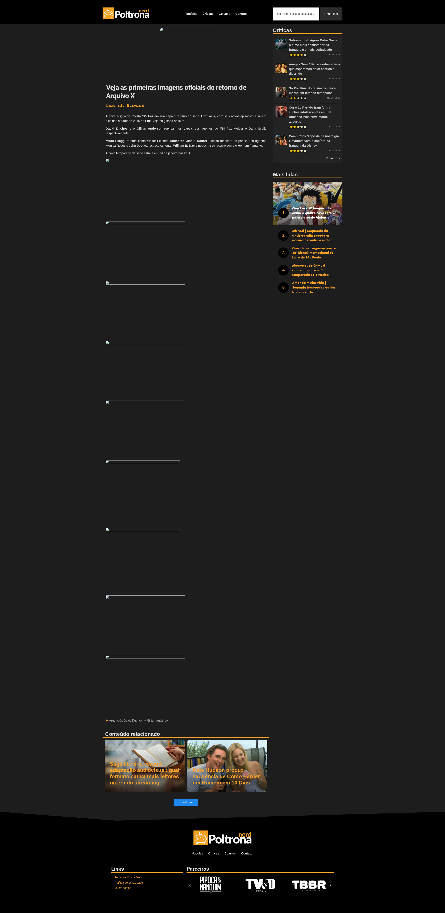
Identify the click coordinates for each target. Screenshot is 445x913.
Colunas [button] (224, 13)
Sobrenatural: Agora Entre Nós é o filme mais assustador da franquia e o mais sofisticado (313, 45)
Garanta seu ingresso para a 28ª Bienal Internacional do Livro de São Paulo (314, 253)
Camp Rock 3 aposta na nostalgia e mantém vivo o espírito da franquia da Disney (314, 140)
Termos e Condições (127, 877)
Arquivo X (115, 720)
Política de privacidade (129, 882)
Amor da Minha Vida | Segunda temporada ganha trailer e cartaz (313, 287)
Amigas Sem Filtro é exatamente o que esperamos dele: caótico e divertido (314, 69)
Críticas (208, 13)
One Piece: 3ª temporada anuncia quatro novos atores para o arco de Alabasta (314, 213)
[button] (186, 188)
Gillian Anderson (158, 720)
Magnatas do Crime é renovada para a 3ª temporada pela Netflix (310, 270)
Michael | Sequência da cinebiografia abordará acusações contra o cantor (312, 235)
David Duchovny (135, 720)
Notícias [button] (191, 13)
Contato (241, 13)
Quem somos (123, 887)
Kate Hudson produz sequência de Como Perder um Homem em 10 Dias (226, 776)
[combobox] (296, 13)
